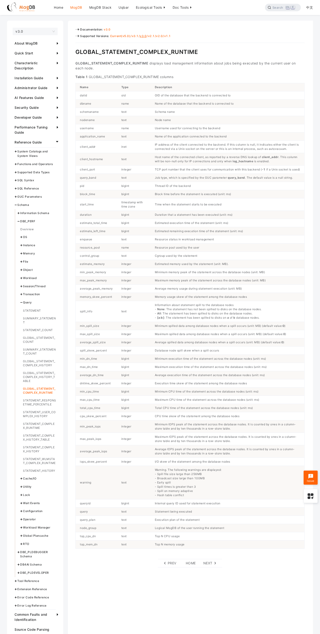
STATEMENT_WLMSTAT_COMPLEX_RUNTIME (39, 461)
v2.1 (151, 36)
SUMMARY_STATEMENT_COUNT (39, 351)
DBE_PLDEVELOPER (34, 572)
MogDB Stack (100, 7)
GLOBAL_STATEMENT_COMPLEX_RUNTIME (39, 390)
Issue (310, 481)
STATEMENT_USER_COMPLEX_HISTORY (39, 414)
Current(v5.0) (120, 36)
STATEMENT (32, 310)
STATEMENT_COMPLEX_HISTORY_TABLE (39, 437)
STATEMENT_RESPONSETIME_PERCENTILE (39, 402)
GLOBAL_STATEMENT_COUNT (39, 339)
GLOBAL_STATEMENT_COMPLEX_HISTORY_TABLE (39, 377)
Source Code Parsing (32, 629)
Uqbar (124, 7)
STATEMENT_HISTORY (39, 470)
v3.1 (135, 36)
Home (58, 7)
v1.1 (167, 36)
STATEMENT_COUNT (38, 330)
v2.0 (159, 36)
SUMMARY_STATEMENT (39, 320)
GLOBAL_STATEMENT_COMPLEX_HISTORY (39, 363)
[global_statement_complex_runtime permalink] (72, 51)
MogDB (76, 7)
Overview (27, 229)
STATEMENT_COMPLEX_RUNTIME (39, 426)
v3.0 (107, 29)
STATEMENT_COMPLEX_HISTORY (39, 449)
